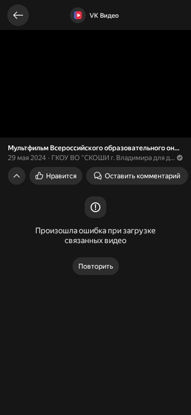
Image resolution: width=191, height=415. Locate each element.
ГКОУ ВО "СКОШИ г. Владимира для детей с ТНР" (113, 158)
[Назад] (18, 15)
